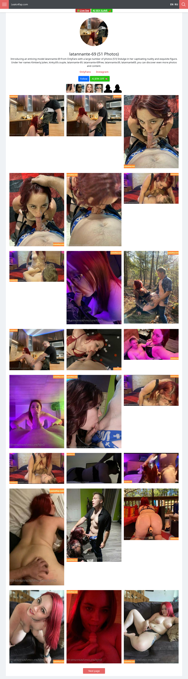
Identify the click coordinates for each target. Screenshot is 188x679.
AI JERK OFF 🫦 (100, 78)
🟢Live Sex (83, 10)
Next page (94, 671)
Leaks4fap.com (19, 4)
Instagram (102, 71)
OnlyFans (85, 71)
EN (171, 4)
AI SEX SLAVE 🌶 (102, 10)
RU (176, 4)
